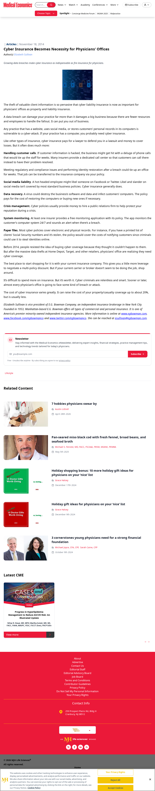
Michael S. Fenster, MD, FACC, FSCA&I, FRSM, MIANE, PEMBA (85, 446)
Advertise (77, 662)
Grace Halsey (61, 480)
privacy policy (64, 360)
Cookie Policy (34, 787)
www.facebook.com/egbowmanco (24, 318)
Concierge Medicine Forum (83, 13)
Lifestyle (9, 373)
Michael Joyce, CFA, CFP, (67, 547)
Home (77, 767)
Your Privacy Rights (78, 695)
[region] (77, 780)
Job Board (77, 676)
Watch (72, 4)
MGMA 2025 (102, 13)
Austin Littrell (62, 409)
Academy (85, 4)
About (77, 658)
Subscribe (136, 354)
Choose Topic (44, 13)
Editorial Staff (77, 669)
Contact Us (77, 665)
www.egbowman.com (134, 313)
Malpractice (115, 13)
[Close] (150, 779)
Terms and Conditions (77, 680)
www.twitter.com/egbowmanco (68, 318)
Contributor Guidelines (77, 684)
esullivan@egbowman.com (131, 318)
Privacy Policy (77, 687)
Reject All (115, 780)
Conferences (98, 4)
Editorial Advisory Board (77, 673)
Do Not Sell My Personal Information (77, 691)
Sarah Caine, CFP (88, 547)
